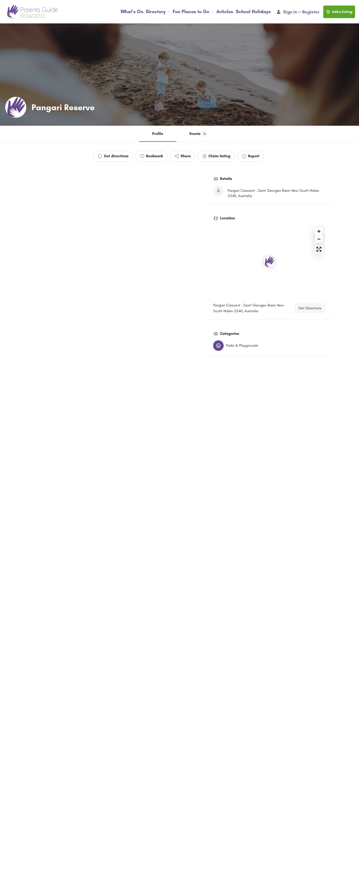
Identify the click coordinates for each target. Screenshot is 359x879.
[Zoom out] (319, 239)
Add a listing (342, 12)
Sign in (290, 11)
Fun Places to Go (191, 11)
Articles (224, 11)
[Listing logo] (15, 107)
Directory (156, 11)
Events (197, 134)
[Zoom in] (319, 231)
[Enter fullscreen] (319, 249)
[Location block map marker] (269, 261)
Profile (157, 134)
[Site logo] (31, 11)
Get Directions (309, 308)
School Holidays (253, 11)
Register (310, 11)
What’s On (132, 11)
